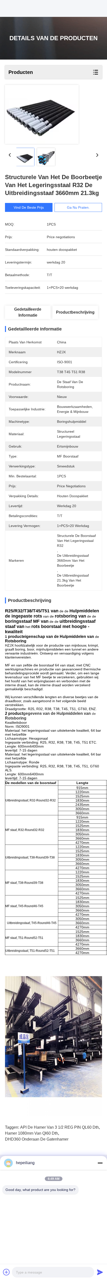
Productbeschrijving (75, 312)
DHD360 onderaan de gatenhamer (36, 1139)
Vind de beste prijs (29, 207)
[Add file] (6, 1272)
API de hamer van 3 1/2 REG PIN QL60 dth (59, 1127)
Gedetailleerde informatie (27, 312)
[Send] (100, 1272)
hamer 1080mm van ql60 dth (31, 1133)
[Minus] (100, 1163)
